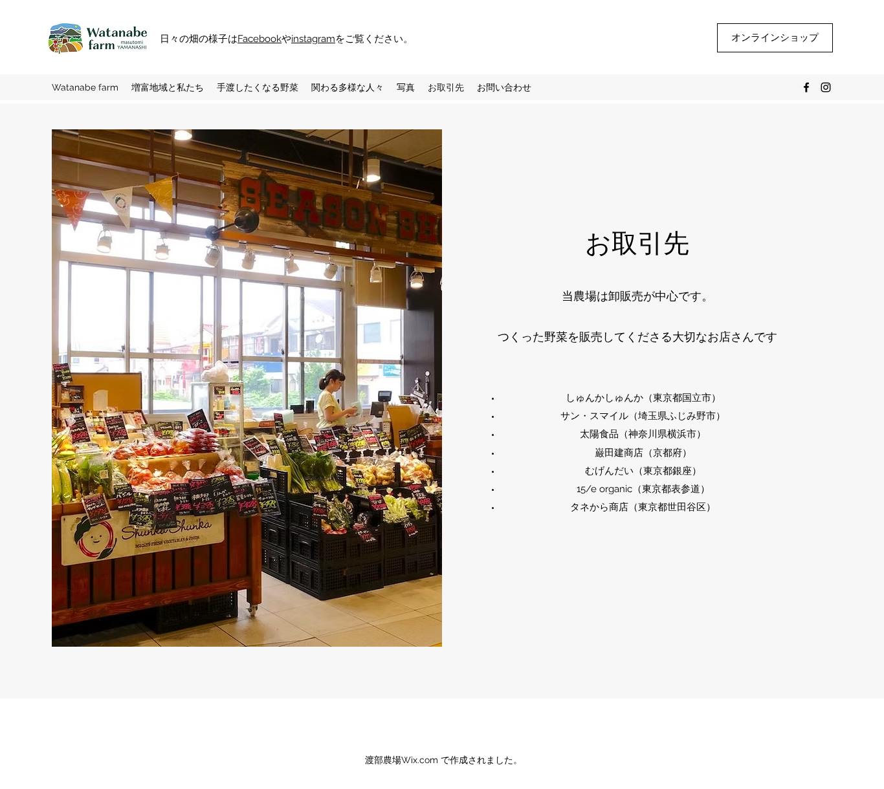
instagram (313, 39)
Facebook (260, 39)
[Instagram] (825, 87)
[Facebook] (806, 87)
